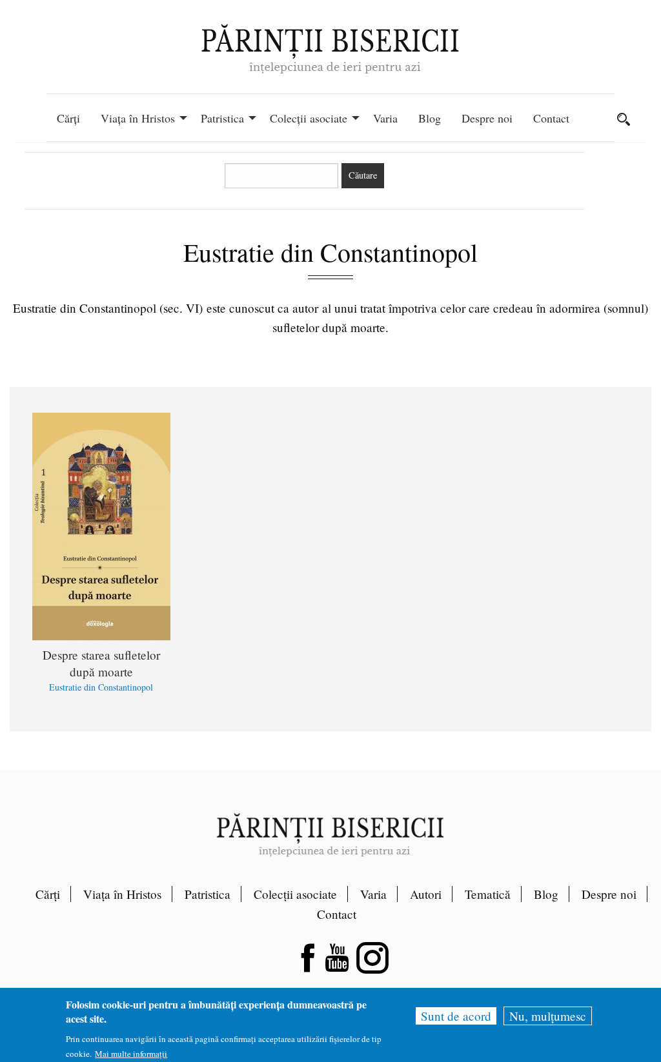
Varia (373, 894)
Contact (336, 914)
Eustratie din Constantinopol (101, 687)
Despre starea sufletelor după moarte (101, 663)
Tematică (488, 894)
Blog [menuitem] (429, 118)
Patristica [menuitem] (222, 118)
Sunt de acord (456, 1016)
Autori (426, 894)
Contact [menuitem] (551, 118)
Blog (546, 894)
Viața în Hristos (122, 894)
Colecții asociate (295, 894)
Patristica (207, 894)
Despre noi (609, 894)
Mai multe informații (131, 1054)
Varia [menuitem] (385, 118)
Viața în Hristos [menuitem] (138, 118)
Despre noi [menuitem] (487, 118)
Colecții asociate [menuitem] (308, 118)
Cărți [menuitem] (68, 118)
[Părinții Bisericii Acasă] (330, 47)
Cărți (48, 894)
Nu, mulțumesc (547, 1016)
